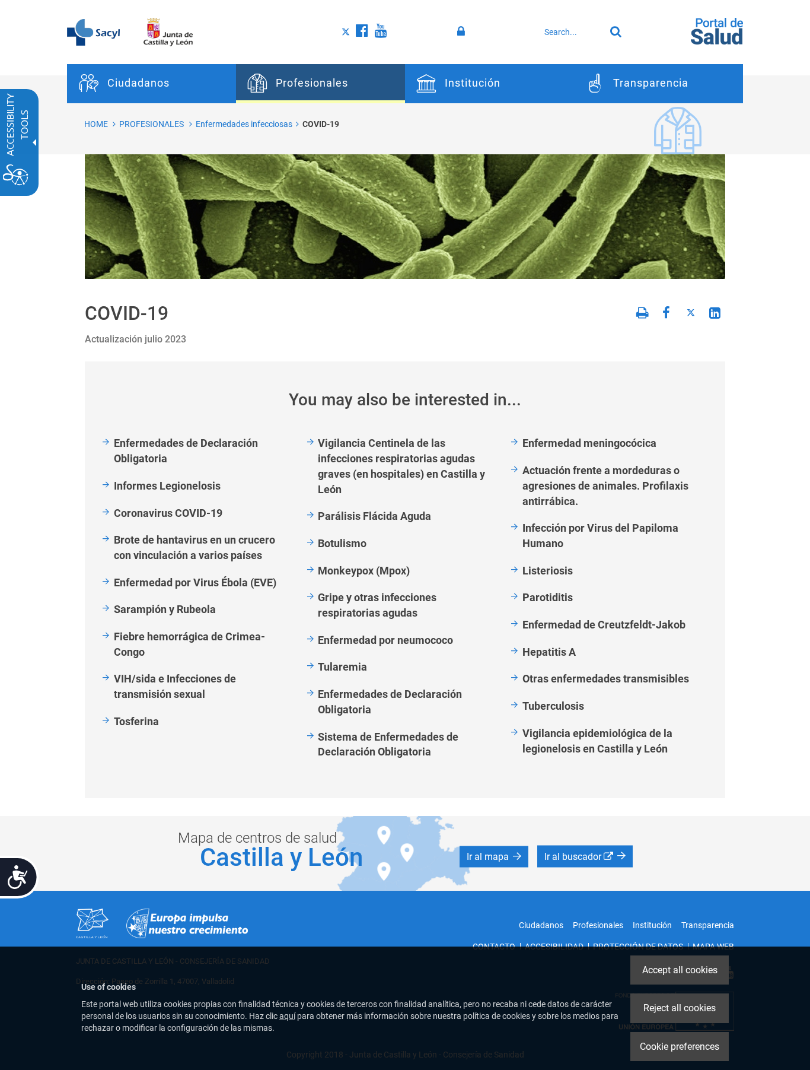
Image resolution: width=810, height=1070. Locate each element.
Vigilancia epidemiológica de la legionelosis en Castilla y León (597, 741)
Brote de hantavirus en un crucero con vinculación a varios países (194, 547)
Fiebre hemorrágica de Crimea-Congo (189, 644)
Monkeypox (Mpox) (364, 570)
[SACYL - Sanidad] (93, 31)
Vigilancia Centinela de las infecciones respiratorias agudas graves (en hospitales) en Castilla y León (401, 466)
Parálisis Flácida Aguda (374, 516)
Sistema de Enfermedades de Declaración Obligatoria (388, 744)
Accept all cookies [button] (679, 970)
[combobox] (571, 32)
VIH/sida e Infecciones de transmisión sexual (175, 686)
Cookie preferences (679, 1046)
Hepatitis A (549, 652)
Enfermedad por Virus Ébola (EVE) (195, 582)
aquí (287, 1016)
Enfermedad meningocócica (589, 443)
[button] (494, 857)
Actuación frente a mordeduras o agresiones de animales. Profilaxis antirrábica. (605, 485)
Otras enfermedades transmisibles (605, 678)
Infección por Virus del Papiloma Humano (600, 536)
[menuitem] (151, 83)
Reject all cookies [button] (679, 1008)
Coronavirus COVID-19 (168, 513)
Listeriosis (547, 570)
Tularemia (342, 667)
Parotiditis (547, 597)
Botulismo (342, 543)
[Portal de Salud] (717, 30)
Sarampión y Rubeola (165, 609)
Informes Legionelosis (167, 486)
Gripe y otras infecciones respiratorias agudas (377, 605)
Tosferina (136, 721)
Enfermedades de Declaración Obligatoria (186, 451)
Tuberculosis (553, 706)
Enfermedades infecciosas (244, 124)
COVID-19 (320, 124)
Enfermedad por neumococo (385, 640)
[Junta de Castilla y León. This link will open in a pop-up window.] (168, 31)
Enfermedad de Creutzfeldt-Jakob (603, 624)
